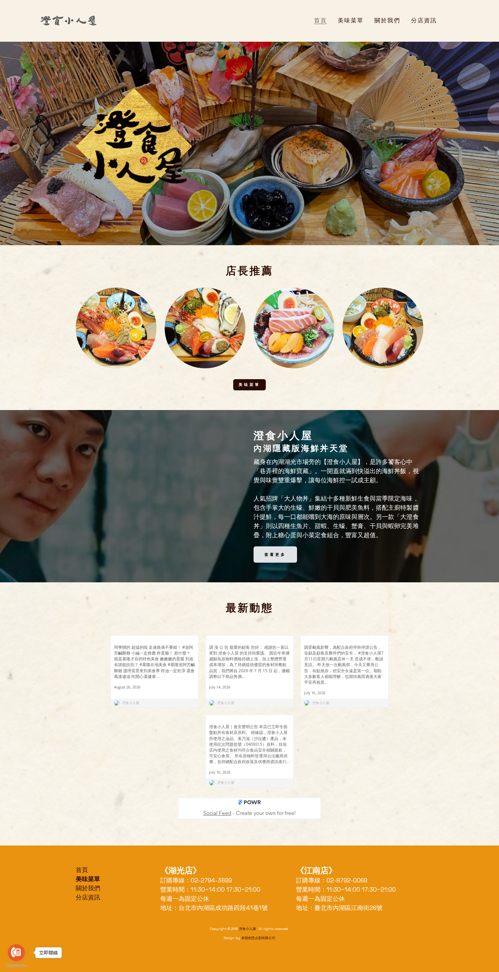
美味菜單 (249, 384)
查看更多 (275, 554)
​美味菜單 (88, 879)
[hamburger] (104, 21)
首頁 (82, 870)
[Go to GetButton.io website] (16, 965)
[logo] (68, 20)
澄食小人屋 (248, 929)
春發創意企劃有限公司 (258, 938)
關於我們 (88, 888)
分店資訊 (88, 897)
